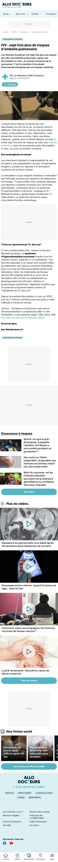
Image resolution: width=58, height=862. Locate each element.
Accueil (5, 32)
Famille (35, 14)
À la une (6, 859)
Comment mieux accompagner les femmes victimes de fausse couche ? (28, 629)
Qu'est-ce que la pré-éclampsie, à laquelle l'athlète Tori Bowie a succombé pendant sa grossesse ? (37, 445)
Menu (52, 859)
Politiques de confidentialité (37, 816)
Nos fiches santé (19, 731)
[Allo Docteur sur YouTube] (11, 843)
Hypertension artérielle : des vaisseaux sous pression (39, 752)
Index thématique (38, 821)
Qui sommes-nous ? (13, 811)
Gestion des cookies (40, 811)
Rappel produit (24, 793)
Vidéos (17, 859)
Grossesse (24, 32)
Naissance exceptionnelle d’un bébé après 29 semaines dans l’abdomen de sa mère (28, 544)
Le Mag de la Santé (44, 793)
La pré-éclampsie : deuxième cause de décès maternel (25, 672)
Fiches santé (29, 859)
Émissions (50, 14)
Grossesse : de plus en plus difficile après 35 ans (13, 752)
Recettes (9, 793)
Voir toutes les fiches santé (29, 766)
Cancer (20, 797)
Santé (6, 14)
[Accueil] (29, 782)
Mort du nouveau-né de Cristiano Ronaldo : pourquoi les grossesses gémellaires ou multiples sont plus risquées (39, 479)
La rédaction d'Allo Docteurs (29, 75)
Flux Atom (34, 825)
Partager (11, 84)
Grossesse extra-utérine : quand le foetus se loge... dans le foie (29, 587)
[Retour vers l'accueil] (29, 5)
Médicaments (35, 797)
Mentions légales (11, 815)
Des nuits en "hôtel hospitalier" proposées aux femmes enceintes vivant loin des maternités (40, 462)
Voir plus (29, 491)
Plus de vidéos (17, 503)
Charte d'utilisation (12, 821)
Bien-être (20, 14)
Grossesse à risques (39, 32)
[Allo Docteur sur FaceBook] (4, 843)
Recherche (40, 859)
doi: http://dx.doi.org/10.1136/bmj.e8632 (22, 317)
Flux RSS (7, 825)
